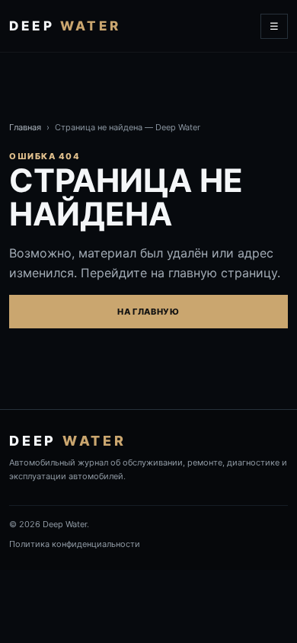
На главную (148, 311)
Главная (25, 127)
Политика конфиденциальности (74, 544)
